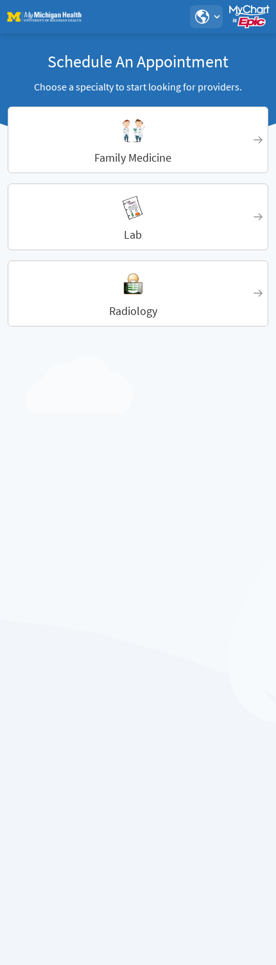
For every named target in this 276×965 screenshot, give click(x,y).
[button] (206, 16)
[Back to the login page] (44, 16)
